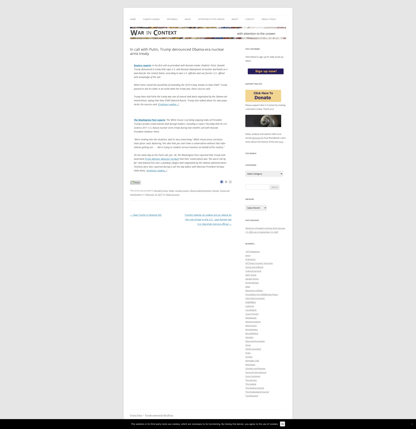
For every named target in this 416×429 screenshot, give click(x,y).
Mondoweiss (251, 329)
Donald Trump (161, 190)
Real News (250, 364)
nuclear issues (182, 190)
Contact (249, 19)
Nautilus (249, 337)
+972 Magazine (252, 251)
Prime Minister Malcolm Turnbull (162, 158)
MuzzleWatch (251, 333)
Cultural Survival (253, 271)
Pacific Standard (253, 348)
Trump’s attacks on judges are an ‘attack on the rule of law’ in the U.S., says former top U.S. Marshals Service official (208, 219)
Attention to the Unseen (211, 19)
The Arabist (250, 384)
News (171, 190)
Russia (216, 190)
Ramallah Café (252, 360)
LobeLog (249, 306)
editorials (256, 137)
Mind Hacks (251, 325)
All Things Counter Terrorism (259, 263)
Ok (282, 424)
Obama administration (201, 190)
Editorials (172, 19)
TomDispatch (251, 395)
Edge (247, 286)
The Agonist (251, 380)
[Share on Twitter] (226, 182)
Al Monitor (250, 259)
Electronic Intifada (254, 290)
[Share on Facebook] (222, 182)
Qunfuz (249, 356)
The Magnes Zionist (254, 387)
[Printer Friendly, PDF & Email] (135, 182)
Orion (248, 345)
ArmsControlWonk (254, 267)
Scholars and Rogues (255, 368)
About (235, 19)
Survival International (255, 372)
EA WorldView (252, 282)
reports (142, 65)
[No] (412, 424)
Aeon (247, 255)
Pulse (248, 352)
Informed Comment (255, 298)
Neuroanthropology (255, 341)
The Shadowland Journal (257, 391)
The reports (149, 119)
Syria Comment (252, 376)
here (281, 141)
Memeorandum (253, 321)
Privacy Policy (269, 19)
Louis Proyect (252, 313)
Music (188, 19)
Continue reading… (168, 104)
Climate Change (151, 19)
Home (133, 19)
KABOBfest (250, 302)
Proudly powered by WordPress (159, 415)
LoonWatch (251, 310)
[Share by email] (230, 182)
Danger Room (252, 278)
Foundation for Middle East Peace (261, 294)
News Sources (172, 194)
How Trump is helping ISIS (146, 214)
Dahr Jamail (250, 274)
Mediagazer (251, 317)
